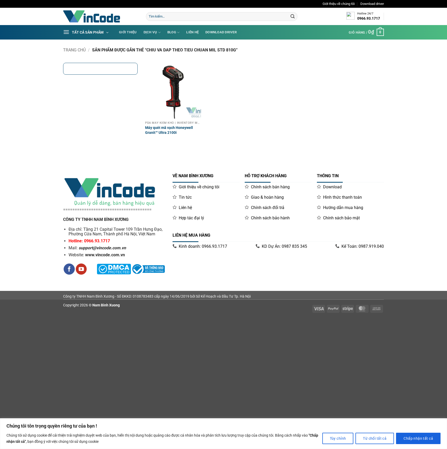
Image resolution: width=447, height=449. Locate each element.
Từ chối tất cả (374, 438)
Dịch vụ (150, 32)
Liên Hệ (192, 32)
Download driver (372, 4)
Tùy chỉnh (338, 438)
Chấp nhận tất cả (418, 438)
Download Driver (221, 32)
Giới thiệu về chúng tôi (339, 4)
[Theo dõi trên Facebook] (69, 269)
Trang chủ (74, 50)
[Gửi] (292, 16)
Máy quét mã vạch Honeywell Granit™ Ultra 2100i (169, 130)
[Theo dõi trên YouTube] (81, 269)
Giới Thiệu (128, 32)
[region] (223, 433)
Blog (171, 32)
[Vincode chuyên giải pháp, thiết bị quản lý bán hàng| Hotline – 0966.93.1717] (100, 16)
